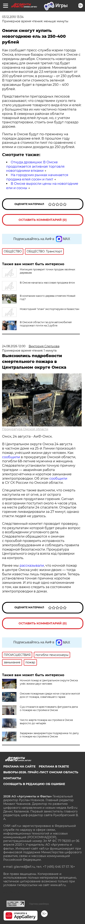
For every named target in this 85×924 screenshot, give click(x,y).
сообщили (11, 457)
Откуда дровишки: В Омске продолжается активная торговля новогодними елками (35, 166)
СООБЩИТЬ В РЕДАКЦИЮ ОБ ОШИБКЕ (34, 784)
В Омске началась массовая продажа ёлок (47, 282)
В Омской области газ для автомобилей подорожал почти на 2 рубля (46, 324)
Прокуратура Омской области (25, 429)
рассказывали (32, 565)
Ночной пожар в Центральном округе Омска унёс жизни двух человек (49, 682)
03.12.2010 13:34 (13, 17)
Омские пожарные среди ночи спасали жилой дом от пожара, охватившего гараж (50, 695)
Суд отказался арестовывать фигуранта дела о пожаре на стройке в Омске (49, 708)
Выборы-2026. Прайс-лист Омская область (40, 772)
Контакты (12, 778)
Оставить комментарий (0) (43, 220)
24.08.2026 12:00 (13, 346)
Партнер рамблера (39, 904)
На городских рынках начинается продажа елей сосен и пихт (37, 177)
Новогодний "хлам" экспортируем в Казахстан (49, 309)
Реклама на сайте (19, 766)
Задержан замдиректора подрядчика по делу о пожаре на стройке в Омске (49, 735)
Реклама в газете (54, 766)
